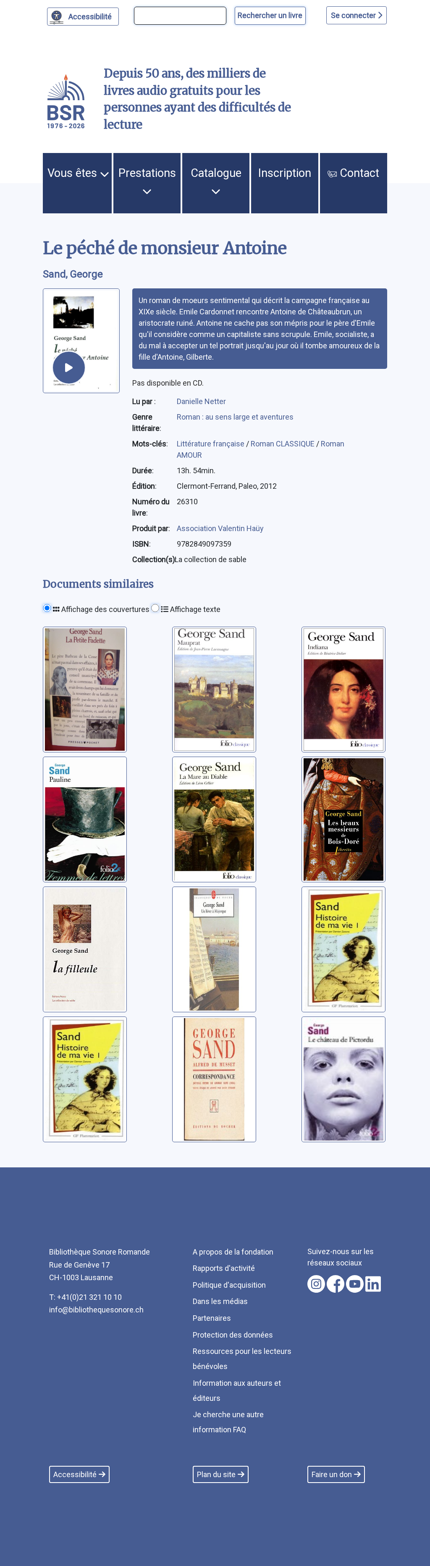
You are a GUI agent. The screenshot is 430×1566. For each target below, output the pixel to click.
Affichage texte (194, 609)
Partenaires (212, 1318)
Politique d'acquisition (229, 1285)
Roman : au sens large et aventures (235, 416)
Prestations (147, 173)
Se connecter (354, 15)
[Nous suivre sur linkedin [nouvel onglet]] (373, 1284)
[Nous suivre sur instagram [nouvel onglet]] (316, 1284)
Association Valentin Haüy (220, 528)
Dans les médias (220, 1301)
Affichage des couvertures (104, 609)
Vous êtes (73, 173)
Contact (358, 173)
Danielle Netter (201, 401)
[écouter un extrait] (69, 367)
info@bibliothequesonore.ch (96, 1309)
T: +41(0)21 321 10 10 (85, 1297)
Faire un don (332, 1474)
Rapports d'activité (224, 1268)
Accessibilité (90, 16)
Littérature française (211, 443)
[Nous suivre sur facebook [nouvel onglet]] (335, 1284)
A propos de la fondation (233, 1251)
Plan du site (216, 1474)
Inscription (284, 173)
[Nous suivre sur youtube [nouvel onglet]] (355, 1284)
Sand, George (73, 274)
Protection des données (233, 1334)
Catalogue (216, 173)
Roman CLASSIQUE (283, 443)
